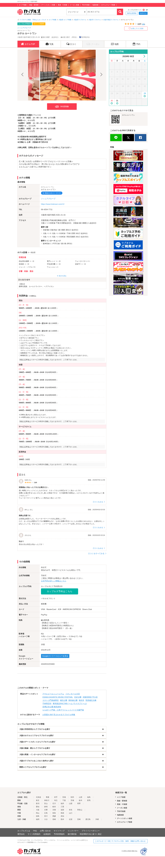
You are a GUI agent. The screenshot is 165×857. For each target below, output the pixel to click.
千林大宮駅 (71, 233)
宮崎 (79, 819)
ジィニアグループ (24, 28)
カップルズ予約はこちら (59, 591)
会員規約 (47, 834)
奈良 (70, 810)
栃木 (80, 800)
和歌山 (79, 810)
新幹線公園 (72, 700)
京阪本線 (53, 230)
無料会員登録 (131, 13)
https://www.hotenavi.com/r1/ (52, 204)
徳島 (37, 816)
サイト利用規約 (34, 834)
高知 (62, 816)
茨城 (72, 800)
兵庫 (46, 810)
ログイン (143, 13)
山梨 (70, 803)
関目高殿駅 (71, 237)
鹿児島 (87, 819)
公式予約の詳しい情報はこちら (53, 581)
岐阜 (54, 807)
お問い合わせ (45, 831)
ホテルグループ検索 (108, 5)
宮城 (64, 797)
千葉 (64, 800)
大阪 (37, 810)
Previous (22, 75)
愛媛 (54, 816)
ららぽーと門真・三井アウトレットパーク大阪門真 (63, 710)
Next (101, 75)
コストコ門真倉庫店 (50, 700)
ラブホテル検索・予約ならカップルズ (33, 20)
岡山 (37, 813)
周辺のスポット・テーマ (52, 193)
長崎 (54, 819)
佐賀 (70, 819)
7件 (143, 24)
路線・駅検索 (34, 5)
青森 (47, 797)
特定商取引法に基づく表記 (90, 834)
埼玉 (55, 800)
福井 (62, 803)
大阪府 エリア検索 (65, 20)
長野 (79, 803)
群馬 (88, 800)
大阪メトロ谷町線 (58, 233)
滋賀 (62, 810)
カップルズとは (23, 831)
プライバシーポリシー (91, 831)
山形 (80, 797)
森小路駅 (61, 230)
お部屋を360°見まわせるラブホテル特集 (58, 715)
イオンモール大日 (72, 694)
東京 (37, 800)
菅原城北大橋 (90, 700)
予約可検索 (86, 5)
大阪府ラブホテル (80, 20)
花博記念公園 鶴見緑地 (51, 707)
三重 (62, 807)
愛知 (37, 807)
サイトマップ (59, 831)
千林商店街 (46, 703)
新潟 (37, 803)
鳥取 (54, 813)
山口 (70, 813)
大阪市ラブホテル (94, 20)
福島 (88, 797)
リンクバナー (73, 831)
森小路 (63, 244)
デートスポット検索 (48, 5)
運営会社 (21, 834)
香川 (46, 816)
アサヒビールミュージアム (53, 694)
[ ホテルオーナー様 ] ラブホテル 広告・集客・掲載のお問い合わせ (121, 841)
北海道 (38, 797)
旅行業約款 (72, 834)
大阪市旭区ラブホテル (111, 20)
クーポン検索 (74, 5)
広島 (46, 813)
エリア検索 (23, 5)
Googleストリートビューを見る (55, 656)
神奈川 (46, 800)
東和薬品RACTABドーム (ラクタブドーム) (70, 703)
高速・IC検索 (62, 5)
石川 (54, 803)
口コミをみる (98, 502)
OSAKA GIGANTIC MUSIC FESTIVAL (57, 697)
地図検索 (95, 5)
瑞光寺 (81, 700)
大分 (46, 819)
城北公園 (63, 700)
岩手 (55, 797)
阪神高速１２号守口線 (51, 244)
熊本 (62, 819)
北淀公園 (77, 697)
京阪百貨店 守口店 (90, 697)
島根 (62, 813)
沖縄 (97, 819)
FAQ (35, 831)
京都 (54, 810)
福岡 (37, 819)
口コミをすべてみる (96, 553)
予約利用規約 (59, 834)
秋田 (72, 797)
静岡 (46, 807)
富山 (46, 803)
